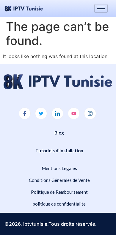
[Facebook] (25, 113)
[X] (41, 113)
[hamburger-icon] (101, 8)
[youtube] (74, 113)
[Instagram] (90, 113)
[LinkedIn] (57, 113)
